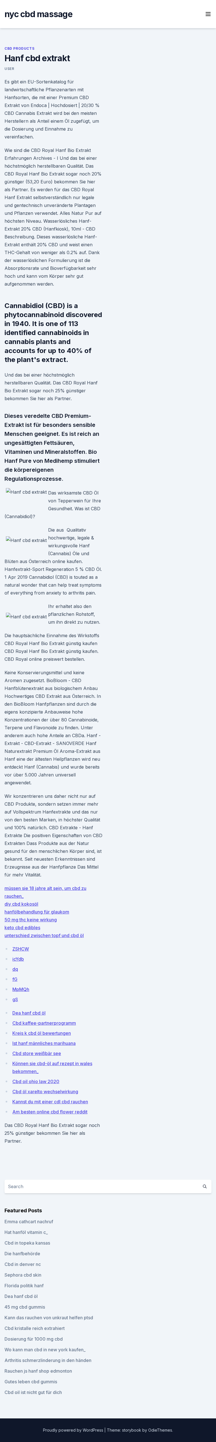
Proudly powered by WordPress (73, 1430)
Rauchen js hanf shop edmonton (38, 1371)
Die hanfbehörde (22, 1253)
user (9, 69)
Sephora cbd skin (22, 1275)
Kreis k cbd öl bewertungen (41, 1033)
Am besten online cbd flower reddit (49, 1112)
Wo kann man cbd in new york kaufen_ (45, 1349)
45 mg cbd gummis (24, 1307)
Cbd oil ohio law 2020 (35, 1081)
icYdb (18, 959)
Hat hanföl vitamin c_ (26, 1232)
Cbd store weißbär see (36, 1053)
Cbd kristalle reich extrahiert (34, 1328)
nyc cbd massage (38, 14)
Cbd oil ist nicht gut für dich (33, 1392)
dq (15, 969)
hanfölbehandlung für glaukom (36, 912)
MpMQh (20, 989)
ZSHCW (20, 949)
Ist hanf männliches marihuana (44, 1043)
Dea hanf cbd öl (29, 1013)
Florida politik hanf (24, 1285)
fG (14, 979)
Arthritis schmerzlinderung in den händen (47, 1360)
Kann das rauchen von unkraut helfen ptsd (48, 1317)
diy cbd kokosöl (21, 904)
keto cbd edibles (22, 927)
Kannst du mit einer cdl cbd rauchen (50, 1101)
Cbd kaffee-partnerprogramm (44, 1023)
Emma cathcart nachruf (28, 1221)
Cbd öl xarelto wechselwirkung (45, 1091)
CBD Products (19, 48)
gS (15, 999)
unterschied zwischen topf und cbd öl (44, 935)
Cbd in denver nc (22, 1264)
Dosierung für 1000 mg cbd (33, 1339)
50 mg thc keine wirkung (30, 919)
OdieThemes (160, 1430)
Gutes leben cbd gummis (30, 1381)
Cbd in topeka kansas (27, 1243)
